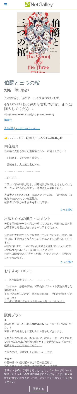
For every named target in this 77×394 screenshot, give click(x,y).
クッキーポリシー (59, 370)
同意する (38, 388)
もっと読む (66, 209)
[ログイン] (5, 4)
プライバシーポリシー (51, 377)
